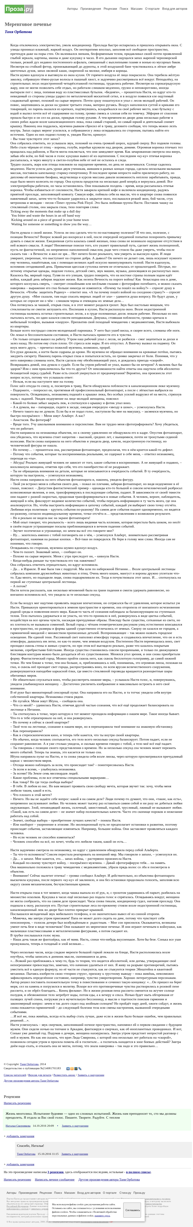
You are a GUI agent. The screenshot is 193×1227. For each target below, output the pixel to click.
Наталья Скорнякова (18, 1125)
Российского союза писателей (94, 1222)
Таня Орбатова (18, 31)
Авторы (72, 8)
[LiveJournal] (80, 1068)
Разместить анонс (64, 1075)
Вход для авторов (174, 8)
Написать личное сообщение (55, 1179)
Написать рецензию (17, 1103)
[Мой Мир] (76, 1068)
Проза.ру (139, 1192)
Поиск (124, 8)
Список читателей (15, 1075)
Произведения (90, 8)
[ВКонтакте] (68, 1068)
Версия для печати (39, 1075)
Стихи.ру (125, 1192)
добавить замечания (20, 1136)
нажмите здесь (102, 1215)
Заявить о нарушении (91, 1075)
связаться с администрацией (44, 1209)
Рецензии (110, 8)
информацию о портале (18, 1209)
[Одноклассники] (72, 1068)
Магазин (136, 8)
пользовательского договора (157, 1199)
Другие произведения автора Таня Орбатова (31, 1080)
